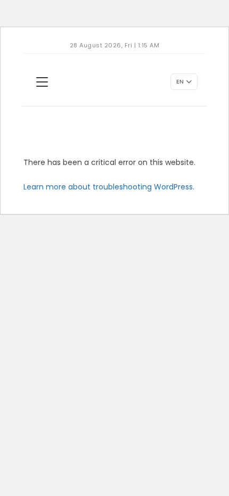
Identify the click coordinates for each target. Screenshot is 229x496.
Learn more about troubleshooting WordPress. (108, 186)
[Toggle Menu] (42, 82)
